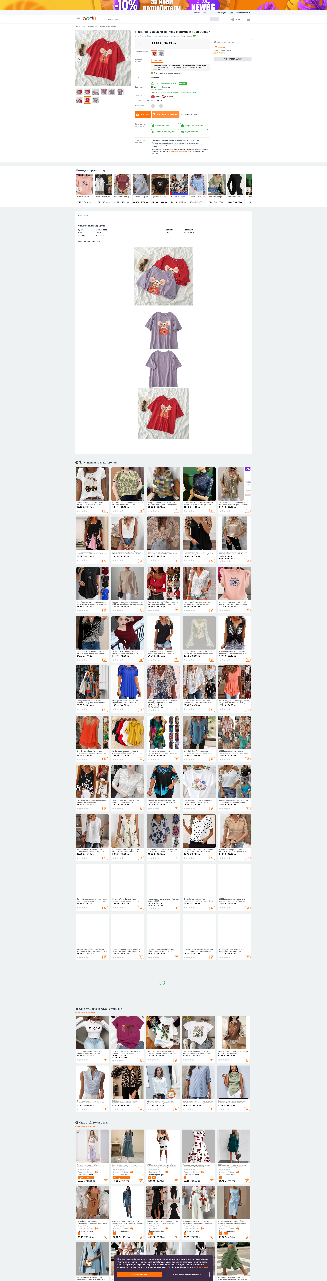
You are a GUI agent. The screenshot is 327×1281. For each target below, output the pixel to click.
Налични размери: (138, 60)
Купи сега (143, 114)
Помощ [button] (220, 13)
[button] (78, 18)
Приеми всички (139, 1274)
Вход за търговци (201, 13)
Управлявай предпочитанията (187, 1274)
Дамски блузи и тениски (108, 26)
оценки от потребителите (157, 36)
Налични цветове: (142, 51)
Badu (76, 26)
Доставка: (139, 87)
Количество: (139, 106)
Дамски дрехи (92, 26)
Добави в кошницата (165, 114)
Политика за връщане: (140, 141)
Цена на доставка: (142, 101)
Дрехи (83, 26)
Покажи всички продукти (85, 971)
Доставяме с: (140, 96)
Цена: (138, 44)
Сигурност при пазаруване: (140, 125)
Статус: (137, 77)
